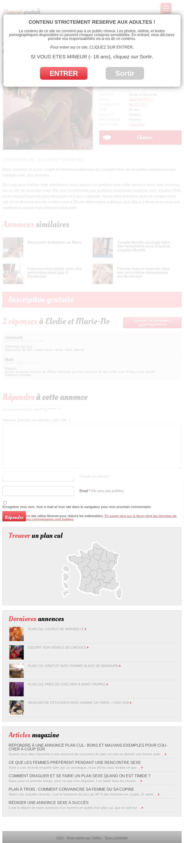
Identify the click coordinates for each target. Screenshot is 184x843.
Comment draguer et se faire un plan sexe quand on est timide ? (79, 776)
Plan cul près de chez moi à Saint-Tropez (66, 684)
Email (102, 491)
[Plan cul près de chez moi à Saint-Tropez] (16, 695)
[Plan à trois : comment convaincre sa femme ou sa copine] (159, 794)
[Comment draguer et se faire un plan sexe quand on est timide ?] (141, 781)
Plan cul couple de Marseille (56, 629)
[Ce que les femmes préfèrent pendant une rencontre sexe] (142, 767)
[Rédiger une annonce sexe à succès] (142, 808)
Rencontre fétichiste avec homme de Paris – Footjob (78, 703)
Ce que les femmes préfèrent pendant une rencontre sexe (75, 762)
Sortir (124, 73)
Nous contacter (116, 837)
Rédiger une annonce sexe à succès (49, 803)
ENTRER (64, 73)
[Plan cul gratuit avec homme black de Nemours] (16, 677)
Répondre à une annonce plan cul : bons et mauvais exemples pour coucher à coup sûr (88, 747)
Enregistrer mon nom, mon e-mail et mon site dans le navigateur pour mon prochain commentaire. (77, 506)
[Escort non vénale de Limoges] (16, 658)
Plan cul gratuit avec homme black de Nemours (73, 666)
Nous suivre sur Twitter (84, 837)
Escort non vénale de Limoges (57, 647)
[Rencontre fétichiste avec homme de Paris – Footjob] (16, 714)
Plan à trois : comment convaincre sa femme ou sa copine (71, 789)
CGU (60, 837)
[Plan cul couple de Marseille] (16, 640)
